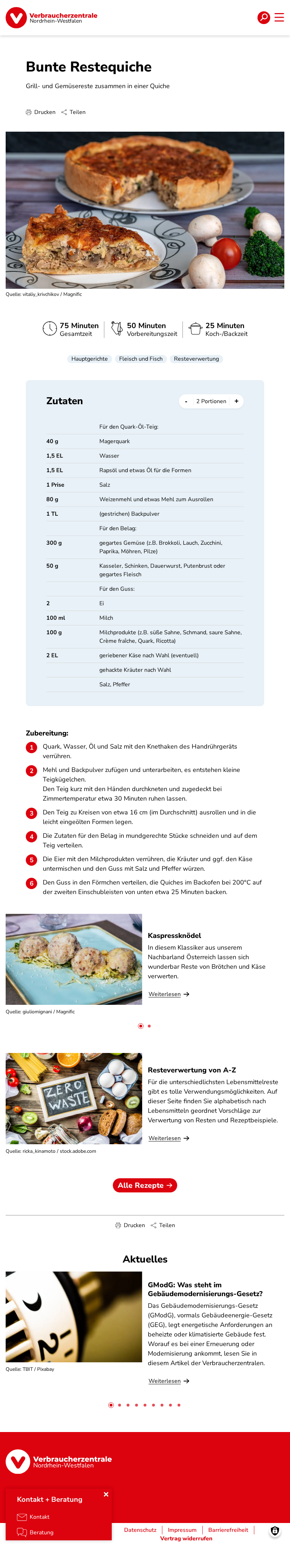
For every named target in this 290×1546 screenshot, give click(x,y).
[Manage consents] (275, 1531)
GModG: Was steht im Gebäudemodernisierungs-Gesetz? (205, 1289)
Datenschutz (140, 1530)
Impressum (182, 1530)
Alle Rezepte (141, 1185)
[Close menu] (106, 1494)
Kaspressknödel (174, 935)
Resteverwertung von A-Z (192, 1070)
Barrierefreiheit (228, 1530)
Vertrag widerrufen (186, 1538)
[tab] (140, 1026)
